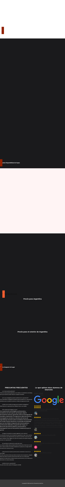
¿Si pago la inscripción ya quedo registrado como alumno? (15, 433)
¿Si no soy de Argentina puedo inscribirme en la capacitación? (15, 397)
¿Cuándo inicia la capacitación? (9, 463)
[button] (16, 391)
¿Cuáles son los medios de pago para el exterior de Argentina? (15, 404)
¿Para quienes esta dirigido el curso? (9, 409)
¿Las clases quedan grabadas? (8, 391)
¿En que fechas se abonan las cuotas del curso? (12, 443)
